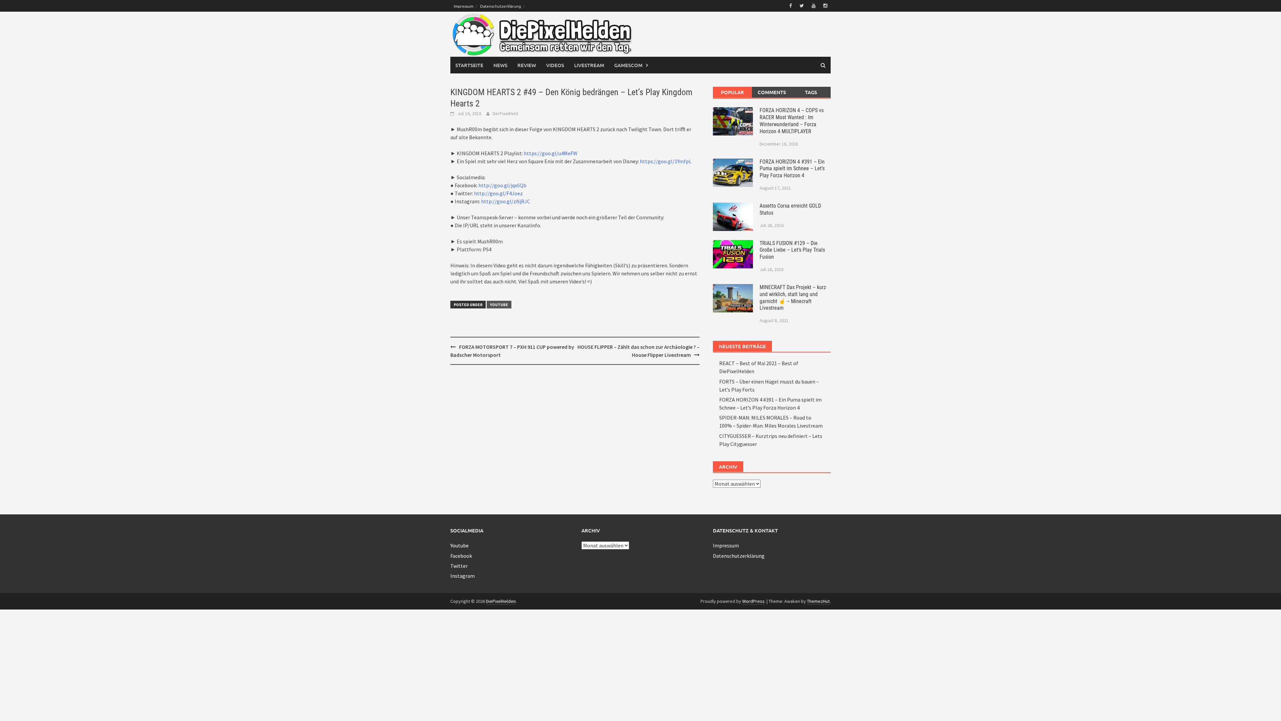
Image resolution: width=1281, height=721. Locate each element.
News (500, 65)
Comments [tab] (772, 92)
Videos (555, 65)
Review (526, 65)
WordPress (753, 601)
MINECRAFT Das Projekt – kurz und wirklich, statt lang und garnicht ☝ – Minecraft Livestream (793, 297)
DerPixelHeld (505, 113)
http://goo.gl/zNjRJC (505, 201)
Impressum (463, 6)
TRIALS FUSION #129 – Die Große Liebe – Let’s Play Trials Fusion (792, 250)
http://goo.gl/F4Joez (498, 193)
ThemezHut (818, 601)
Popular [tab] (732, 92)
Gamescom (628, 65)
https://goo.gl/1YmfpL (666, 161)
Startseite (469, 65)
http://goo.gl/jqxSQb (502, 185)
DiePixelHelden (501, 601)
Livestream (589, 65)
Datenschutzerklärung (500, 6)
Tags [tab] (811, 92)
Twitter (459, 565)
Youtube (499, 304)
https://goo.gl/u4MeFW (550, 153)
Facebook (461, 555)
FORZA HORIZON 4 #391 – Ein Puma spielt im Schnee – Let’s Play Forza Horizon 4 (792, 169)
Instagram (462, 575)
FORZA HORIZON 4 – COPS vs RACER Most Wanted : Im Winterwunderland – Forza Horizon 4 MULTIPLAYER (792, 120)
